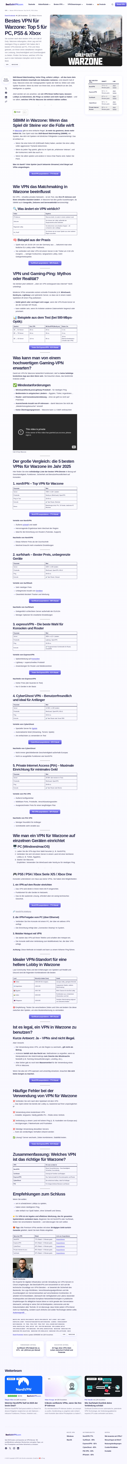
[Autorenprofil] (25, 1313)
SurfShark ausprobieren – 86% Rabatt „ (45, 263)
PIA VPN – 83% (88, 1451)
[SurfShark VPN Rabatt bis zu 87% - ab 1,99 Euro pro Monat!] (28, 1349)
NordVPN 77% (88, 1436)
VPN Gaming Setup (58, 1326)
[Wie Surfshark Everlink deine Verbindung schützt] (103, 1386)
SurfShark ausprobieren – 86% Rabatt (44, 601)
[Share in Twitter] (6, 88)
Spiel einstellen (19, 1326)
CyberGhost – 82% (89, 1447)
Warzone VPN (66, 1328)
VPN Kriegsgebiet (19, 1328)
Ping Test (33, 1324)
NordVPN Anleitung (23, 912)
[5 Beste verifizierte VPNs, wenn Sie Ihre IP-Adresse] (63, 1386)
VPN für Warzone (45, 1326)
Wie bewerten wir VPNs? (113, 1436)
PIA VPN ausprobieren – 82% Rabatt (45, 812)
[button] (112, 4)
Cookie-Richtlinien (111, 1447)
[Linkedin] (18, 1448)
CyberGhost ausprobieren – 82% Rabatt (45, 742)
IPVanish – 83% (88, 1455)
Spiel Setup (30, 1326)
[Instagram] (14, 1448)
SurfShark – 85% (89, 1440)
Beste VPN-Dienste (41, 1319)
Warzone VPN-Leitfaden (57, 1331)
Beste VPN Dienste (27, 1319)
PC (24, 1324)
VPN (6, 10)
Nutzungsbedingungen (113, 1443)
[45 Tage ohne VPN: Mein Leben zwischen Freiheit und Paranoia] (61, 1349)
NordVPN (11, 1379)
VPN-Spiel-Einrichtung (45, 1328)
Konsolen (35, 659)
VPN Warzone (31, 1328)
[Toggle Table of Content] (23, 112)
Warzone (15, 64)
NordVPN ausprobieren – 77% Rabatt (45, 174)
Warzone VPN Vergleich (39, 1331)
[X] (10, 1448)
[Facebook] (6, 1448)
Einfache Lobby (18, 1321)
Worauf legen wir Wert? (113, 1440)
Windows (70, 1436)
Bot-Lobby (61, 1319)
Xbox (69, 1331)
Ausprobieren (60, 1239)
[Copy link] (6, 101)
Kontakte (108, 1451)
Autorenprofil (18, 1313)
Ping (27, 1324)
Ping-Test (41, 1324)
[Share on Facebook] (6, 93)
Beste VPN (121, 4)
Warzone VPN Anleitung (21, 1331)
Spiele (34, 728)
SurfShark (92, 1379)
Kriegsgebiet (62, 1321)
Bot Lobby (53, 1319)
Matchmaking (17, 1324)
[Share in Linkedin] (6, 97)
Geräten (39, 591)
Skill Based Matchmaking (55, 1324)
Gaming (54, 1321)
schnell (25, 525)
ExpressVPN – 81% (90, 1443)
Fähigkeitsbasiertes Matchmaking (37, 1321)
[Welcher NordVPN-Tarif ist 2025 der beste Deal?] (23, 1386)
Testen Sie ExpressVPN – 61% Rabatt (45, 347)
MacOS (69, 1440)
